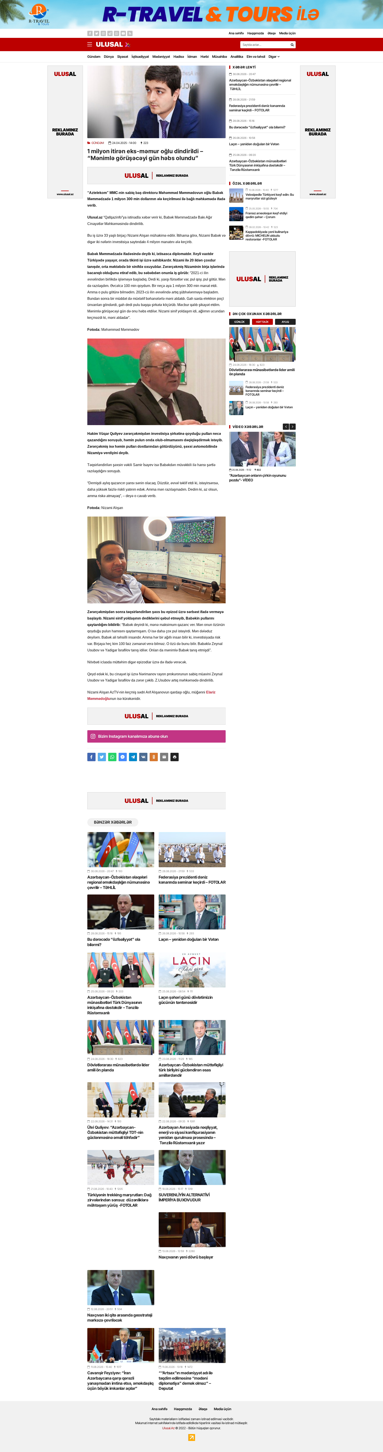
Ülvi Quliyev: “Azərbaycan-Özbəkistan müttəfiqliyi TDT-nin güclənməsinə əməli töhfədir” (115, 1132)
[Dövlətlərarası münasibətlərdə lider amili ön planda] (120, 1037)
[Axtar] (292, 44)
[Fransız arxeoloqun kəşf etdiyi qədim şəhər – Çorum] (236, 214)
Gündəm (93, 56)
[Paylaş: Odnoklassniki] (154, 757)
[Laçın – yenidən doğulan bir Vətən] (192, 911)
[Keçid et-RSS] (130, 33)
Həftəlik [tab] (262, 321)
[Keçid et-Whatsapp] (116, 33)
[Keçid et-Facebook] (90, 33)
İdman (192, 56)
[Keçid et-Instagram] (103, 33)
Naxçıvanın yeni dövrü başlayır (186, 1257)
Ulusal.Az (168, 1428)
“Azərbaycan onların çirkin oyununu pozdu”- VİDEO (257, 477)
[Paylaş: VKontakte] (143, 757)
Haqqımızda (183, 1409)
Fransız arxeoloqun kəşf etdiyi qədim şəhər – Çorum (266, 215)
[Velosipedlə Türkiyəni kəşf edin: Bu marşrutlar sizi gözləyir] (236, 195)
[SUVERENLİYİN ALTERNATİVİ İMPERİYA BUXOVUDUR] (192, 1167)
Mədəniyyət (161, 56)
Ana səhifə (159, 1409)
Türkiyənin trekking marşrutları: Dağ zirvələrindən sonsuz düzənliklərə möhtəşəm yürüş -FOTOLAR (119, 1200)
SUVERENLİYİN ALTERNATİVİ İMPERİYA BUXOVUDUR (184, 1197)
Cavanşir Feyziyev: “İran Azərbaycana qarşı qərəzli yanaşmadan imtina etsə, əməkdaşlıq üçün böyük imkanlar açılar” (120, 1381)
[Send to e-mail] (164, 757)
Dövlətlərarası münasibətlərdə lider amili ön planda (118, 1067)
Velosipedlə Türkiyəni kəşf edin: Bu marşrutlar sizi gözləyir (270, 196)
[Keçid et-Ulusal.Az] (109, 44)
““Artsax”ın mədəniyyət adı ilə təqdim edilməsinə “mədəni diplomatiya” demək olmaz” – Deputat (186, 1381)
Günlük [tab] (239, 321)
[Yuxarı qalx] (370, 1439)
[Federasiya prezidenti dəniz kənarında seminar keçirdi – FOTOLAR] (192, 849)
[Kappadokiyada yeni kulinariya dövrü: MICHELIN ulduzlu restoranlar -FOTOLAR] (236, 233)
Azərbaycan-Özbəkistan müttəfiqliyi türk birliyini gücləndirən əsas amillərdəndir (191, 1070)
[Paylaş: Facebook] (91, 757)
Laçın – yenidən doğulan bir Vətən (189, 939)
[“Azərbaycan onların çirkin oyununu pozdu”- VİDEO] (262, 449)
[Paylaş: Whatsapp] (112, 757)
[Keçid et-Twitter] (96, 33)
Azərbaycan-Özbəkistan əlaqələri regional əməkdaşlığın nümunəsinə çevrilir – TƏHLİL (118, 882)
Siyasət (122, 56)
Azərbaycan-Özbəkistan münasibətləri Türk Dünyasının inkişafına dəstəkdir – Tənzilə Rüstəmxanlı (114, 1005)
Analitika (237, 56)
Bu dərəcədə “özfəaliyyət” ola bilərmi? (113, 942)
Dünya (109, 56)
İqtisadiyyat (140, 56)
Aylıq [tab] (285, 321)
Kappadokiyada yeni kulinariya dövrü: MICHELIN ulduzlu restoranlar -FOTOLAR (267, 235)
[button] (174, 757)
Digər (272, 56)
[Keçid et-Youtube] (123, 33)
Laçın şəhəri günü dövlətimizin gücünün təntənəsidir (186, 1000)
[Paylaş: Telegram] (133, 757)
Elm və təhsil (256, 56)
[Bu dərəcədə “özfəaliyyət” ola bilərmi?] (120, 911)
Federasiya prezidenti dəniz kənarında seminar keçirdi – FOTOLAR (192, 880)
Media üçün (222, 1409)
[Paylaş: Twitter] (102, 757)
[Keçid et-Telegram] (110, 33)
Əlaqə (203, 1409)
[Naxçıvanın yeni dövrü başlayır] (192, 1229)
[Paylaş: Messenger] (123, 757)
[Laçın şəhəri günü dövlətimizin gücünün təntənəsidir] (192, 969)
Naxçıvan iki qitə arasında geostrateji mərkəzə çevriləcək (119, 1317)
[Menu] (91, 44)
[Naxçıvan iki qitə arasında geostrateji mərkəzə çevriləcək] (120, 1287)
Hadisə (179, 56)
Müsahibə (219, 56)
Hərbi (205, 56)
